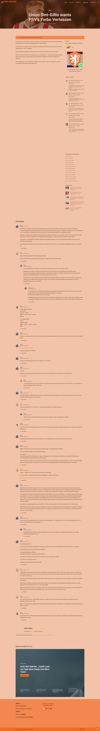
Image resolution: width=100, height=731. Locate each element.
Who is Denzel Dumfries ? (70, 172)
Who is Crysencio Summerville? (71, 181)
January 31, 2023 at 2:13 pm (24, 485)
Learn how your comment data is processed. (42, 635)
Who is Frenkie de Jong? (70, 170)
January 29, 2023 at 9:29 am (24, 333)
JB (69, 80)
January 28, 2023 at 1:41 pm (24, 226)
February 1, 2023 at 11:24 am (24, 541)
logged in (32, 631)
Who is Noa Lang (68, 156)
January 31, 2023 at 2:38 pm (27, 529)
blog (50, 10)
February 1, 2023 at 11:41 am (24, 597)
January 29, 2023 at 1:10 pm (27, 414)
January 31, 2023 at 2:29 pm (24, 518)
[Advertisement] (73, 47)
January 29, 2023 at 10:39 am (24, 358)
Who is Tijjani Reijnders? (70, 166)
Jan (45, 23)
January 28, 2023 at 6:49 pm (27, 266)
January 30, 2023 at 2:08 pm (24, 470)
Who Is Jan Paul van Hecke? (70, 177)
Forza (70, 113)
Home (18, 37)
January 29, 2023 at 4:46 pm (24, 424)
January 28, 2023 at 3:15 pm (24, 253)
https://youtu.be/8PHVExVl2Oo (27, 348)
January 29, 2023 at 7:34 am (32, 288)
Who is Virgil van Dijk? (69, 162)
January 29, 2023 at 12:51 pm (24, 404)
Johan (70, 124)
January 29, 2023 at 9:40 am (24, 345)
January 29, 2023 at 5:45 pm (27, 381)
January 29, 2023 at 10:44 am (24, 368)
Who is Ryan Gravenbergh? (70, 179)
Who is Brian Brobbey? (69, 164)
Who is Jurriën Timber (69, 160)
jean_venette (71, 103)
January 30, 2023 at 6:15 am (24, 436)
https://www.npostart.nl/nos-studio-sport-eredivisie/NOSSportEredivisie (35, 478)
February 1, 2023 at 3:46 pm (24, 613)
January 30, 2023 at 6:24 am (24, 446)
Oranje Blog (22, 37)
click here (18, 711)
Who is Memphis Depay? (70, 168)
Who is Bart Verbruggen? (70, 174)
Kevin (70, 93)
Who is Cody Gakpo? (69, 158)
